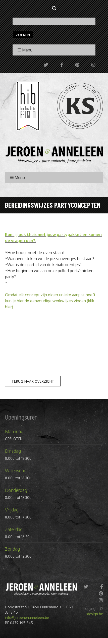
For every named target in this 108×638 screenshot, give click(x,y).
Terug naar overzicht (33, 381)
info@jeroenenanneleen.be (27, 617)
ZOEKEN (23, 34)
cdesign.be (94, 614)
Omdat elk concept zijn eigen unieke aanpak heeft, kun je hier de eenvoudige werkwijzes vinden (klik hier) (50, 300)
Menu (27, 49)
